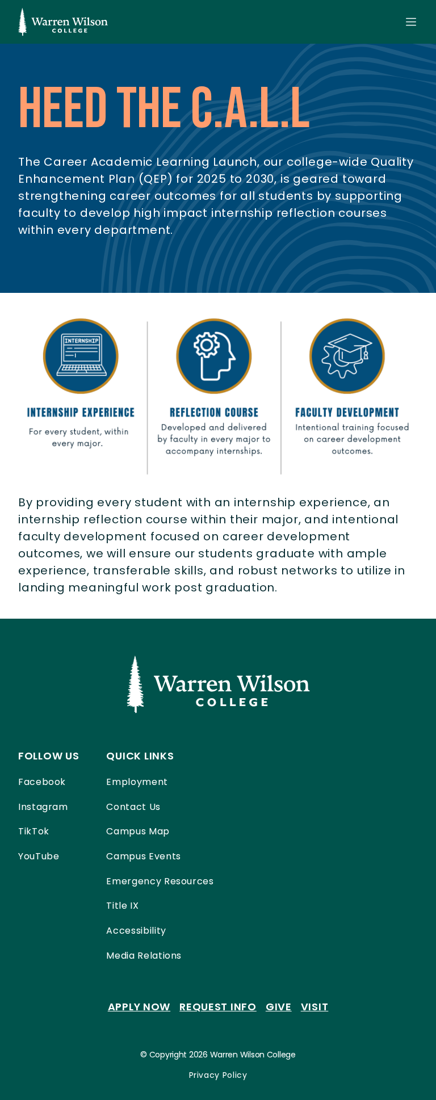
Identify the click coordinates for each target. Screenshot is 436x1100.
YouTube (38, 856)
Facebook (42, 781)
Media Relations (144, 955)
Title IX (122, 905)
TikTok (33, 831)
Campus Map (137, 831)
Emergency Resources (159, 881)
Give (279, 1007)
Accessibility (136, 930)
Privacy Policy (218, 1075)
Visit (315, 1007)
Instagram (43, 806)
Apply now (139, 1007)
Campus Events (143, 856)
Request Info (218, 1007)
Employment (136, 781)
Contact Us (133, 806)
